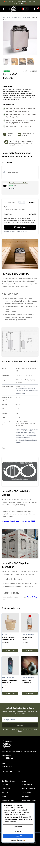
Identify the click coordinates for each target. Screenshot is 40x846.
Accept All (18, 836)
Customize (18, 826)
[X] (15, 771)
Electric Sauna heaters (24, 17)
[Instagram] (7, 771)
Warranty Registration (29, 800)
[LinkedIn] (19, 771)
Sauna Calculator (28, 388)
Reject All (18, 831)
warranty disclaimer (12, 231)
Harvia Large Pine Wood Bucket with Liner (9, 639)
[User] (35, 9)
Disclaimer (25, 796)
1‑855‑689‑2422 (7, 758)
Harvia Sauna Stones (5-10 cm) (18, 183)
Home (3, 17)
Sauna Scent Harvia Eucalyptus (9, 681)
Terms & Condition (26, 729)
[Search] (31, 9)
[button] (10, 650)
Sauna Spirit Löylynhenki (26, 681)
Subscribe (20, 725)
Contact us (5, 796)
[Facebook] (3, 771)
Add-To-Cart (21, 227)
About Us (5, 785)
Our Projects (6, 792)
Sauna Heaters (11, 17)
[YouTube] (11, 771)
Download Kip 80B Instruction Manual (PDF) (18, 521)
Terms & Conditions (28, 788)
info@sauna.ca (7, 766)
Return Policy (32, 597)
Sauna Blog (6, 788)
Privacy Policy (27, 785)
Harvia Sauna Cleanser (27, 638)
